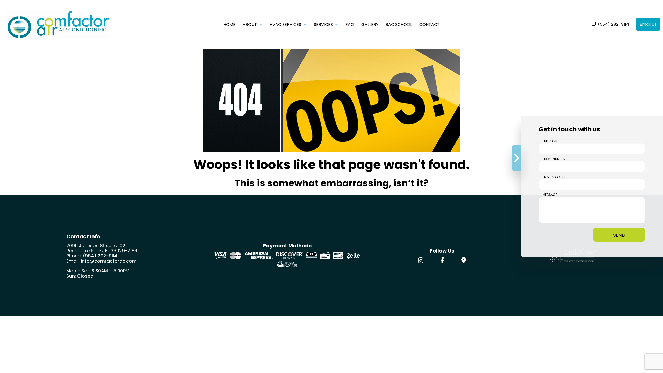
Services (323, 24)
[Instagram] (420, 261)
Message (550, 194)
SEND (619, 235)
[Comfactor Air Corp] (58, 24)
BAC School (399, 24)
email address (554, 177)
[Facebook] (442, 261)
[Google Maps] (463, 261)
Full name (550, 141)
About (250, 24)
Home (229, 24)
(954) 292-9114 (613, 24)
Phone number (554, 159)
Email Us (648, 24)
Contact (429, 24)
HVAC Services (285, 24)
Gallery (369, 24)
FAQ (349, 24)
